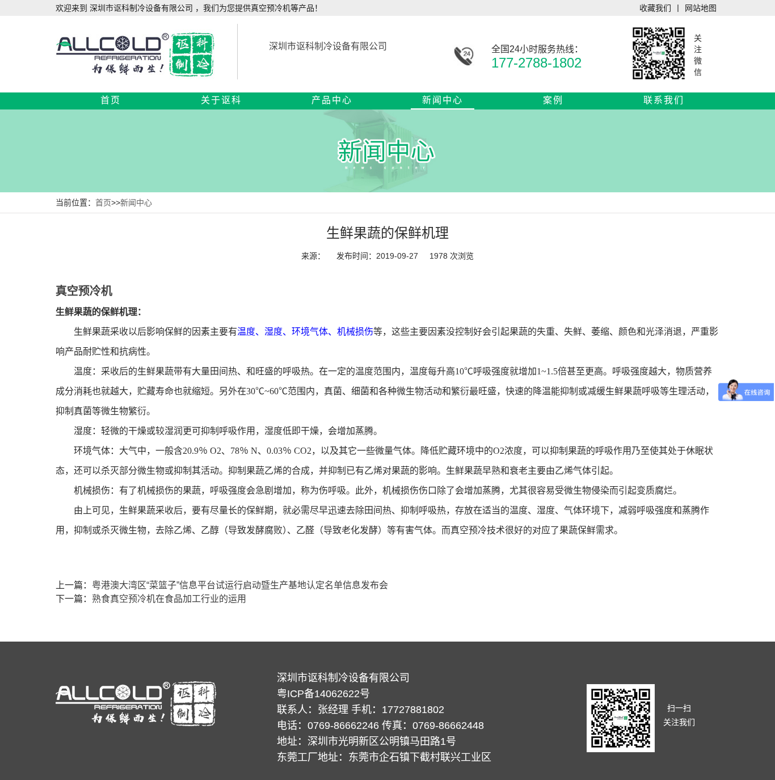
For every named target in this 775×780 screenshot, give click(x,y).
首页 (110, 100)
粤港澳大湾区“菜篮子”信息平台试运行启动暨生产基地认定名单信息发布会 (240, 585)
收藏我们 (655, 7)
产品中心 (331, 100)
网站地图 (701, 7)
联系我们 (663, 100)
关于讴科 (221, 100)
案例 (553, 100)
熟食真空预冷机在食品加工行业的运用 (169, 599)
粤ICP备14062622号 (323, 693)
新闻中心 (442, 100)
